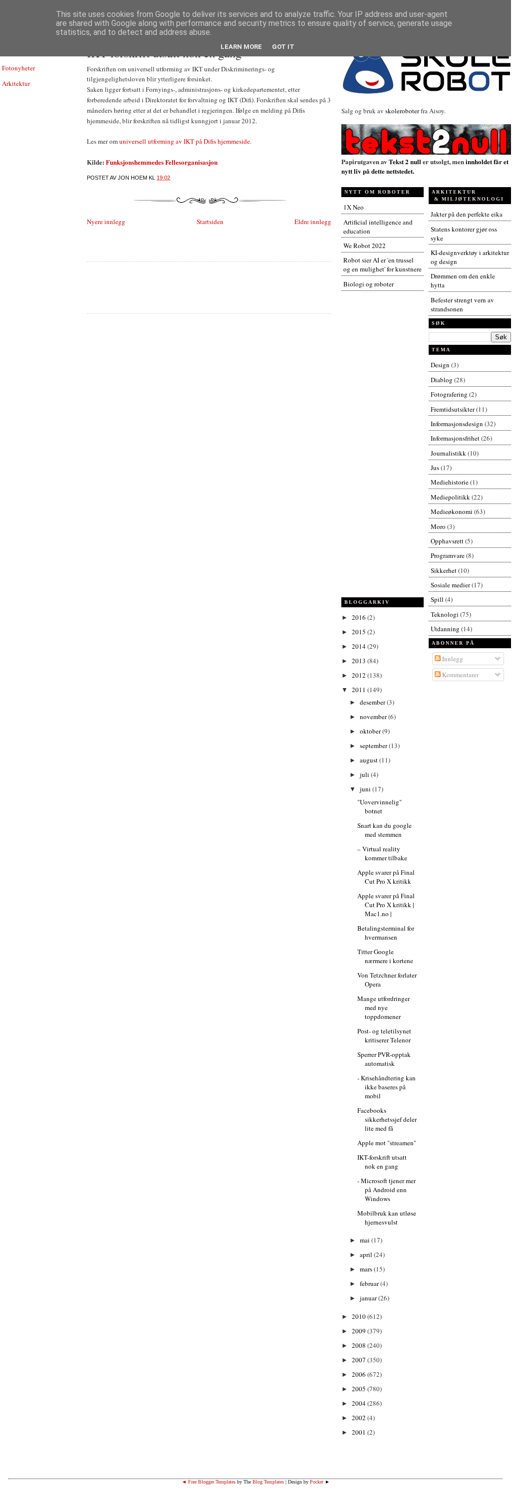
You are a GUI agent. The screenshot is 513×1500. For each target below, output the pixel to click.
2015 (359, 631)
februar (370, 1283)
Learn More (241, 46)
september (374, 745)
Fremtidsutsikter (453, 409)
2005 (359, 1388)
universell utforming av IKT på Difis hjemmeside (184, 141)
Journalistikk (448, 453)
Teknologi (445, 614)
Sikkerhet (444, 570)
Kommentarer (460, 674)
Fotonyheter (18, 67)
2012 (359, 675)
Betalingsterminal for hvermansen (385, 933)
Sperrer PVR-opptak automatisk (384, 1059)
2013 (359, 660)
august (369, 759)
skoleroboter (402, 110)
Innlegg (452, 658)
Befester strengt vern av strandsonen (462, 304)
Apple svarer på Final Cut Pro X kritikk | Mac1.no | (386, 904)
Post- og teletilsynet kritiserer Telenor (384, 1035)
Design (440, 364)
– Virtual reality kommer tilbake (382, 853)
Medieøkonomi (452, 511)
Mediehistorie (450, 482)
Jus (435, 467)
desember (373, 702)
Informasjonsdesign (457, 423)
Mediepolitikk (450, 497)
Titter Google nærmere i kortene (385, 956)
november (374, 716)
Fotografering (449, 394)
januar (369, 1297)
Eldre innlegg (312, 221)
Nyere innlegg (106, 221)
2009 (359, 1330)
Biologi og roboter (368, 283)
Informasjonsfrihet (455, 438)
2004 (359, 1403)
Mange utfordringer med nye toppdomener (383, 1007)
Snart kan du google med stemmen (384, 830)
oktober (371, 731)
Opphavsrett (447, 540)
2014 (359, 646)
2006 (359, 1374)
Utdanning (445, 628)
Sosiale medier (450, 584)
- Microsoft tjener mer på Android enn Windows (386, 1189)
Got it (283, 46)
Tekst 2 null (405, 161)
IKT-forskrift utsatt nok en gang (382, 1162)
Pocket (316, 1482)
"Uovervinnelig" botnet (379, 806)
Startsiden (210, 221)
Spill (437, 599)
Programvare (448, 555)
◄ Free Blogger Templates (209, 1482)
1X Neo (353, 207)
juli (365, 774)
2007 (359, 1359)
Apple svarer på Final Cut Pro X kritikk (386, 877)
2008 (359, 1345)
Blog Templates (268, 1482)
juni (366, 788)
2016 (359, 617)
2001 (359, 1432)
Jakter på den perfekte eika (467, 214)
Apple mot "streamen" (386, 1142)
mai (365, 1240)
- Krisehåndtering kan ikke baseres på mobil (386, 1086)
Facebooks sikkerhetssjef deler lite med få (387, 1119)
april (367, 1254)
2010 (359, 1316)
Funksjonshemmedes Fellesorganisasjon (162, 162)
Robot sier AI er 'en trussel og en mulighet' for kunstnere (382, 264)
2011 (359, 689)
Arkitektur (16, 83)
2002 (359, 1417)
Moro (438, 526)
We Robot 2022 (364, 245)
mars (367, 1268)
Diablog (442, 379)
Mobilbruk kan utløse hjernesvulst (386, 1218)
